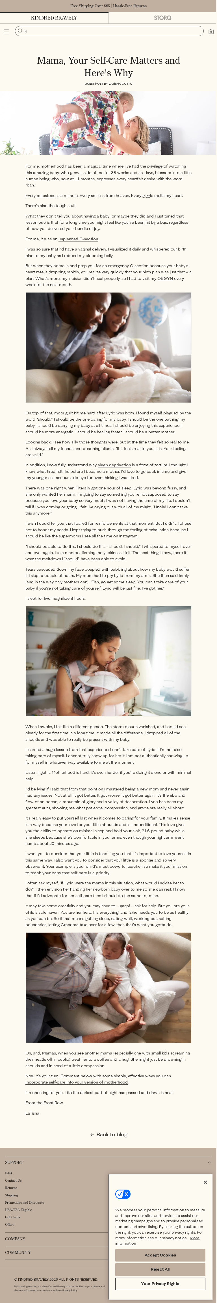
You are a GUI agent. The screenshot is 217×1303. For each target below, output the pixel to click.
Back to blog (110, 1137)
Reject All (157, 1269)
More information (157, 1243)
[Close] (201, 1182)
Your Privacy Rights (157, 1283)
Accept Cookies (157, 1255)
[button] (6, 32)
